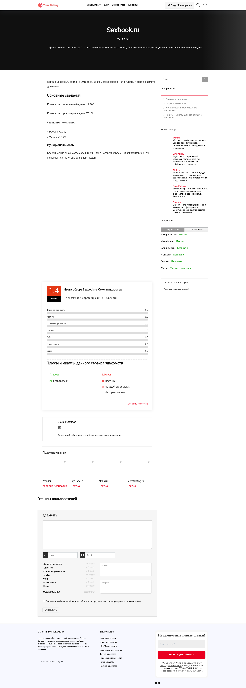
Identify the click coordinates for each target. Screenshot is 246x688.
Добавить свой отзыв (138, 404)
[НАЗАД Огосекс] (3, 681)
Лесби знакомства (108, 666)
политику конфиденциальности (186, 671)
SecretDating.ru (135, 481)
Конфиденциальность (54, 571)
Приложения (49, 582)
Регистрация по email (162, 47)
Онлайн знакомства (115, 47)
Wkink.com (166, 254)
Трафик (47, 575)
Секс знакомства (95, 47)
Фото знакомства (108, 654)
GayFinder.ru (77, 481)
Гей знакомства (107, 662)
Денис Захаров (56, 47)
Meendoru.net (167, 241)
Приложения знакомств (111, 658)
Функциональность (52, 564)
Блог (106, 5)
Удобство (48, 567)
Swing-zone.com (169, 234)
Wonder (46, 481)
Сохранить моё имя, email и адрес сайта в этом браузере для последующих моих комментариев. (94, 601)
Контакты (133, 5)
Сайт (45, 579)
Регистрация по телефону (188, 47)
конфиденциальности (170, 665)
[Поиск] (205, 79)
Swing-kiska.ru (168, 248)
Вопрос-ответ (118, 5)
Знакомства (93, 5)
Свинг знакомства (108, 642)
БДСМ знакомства (108, 646)
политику (196, 663)
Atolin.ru (103, 481)
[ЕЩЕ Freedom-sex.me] (243, 681)
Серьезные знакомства (111, 650)
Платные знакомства (138, 47)
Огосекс (165, 261)
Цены (46, 586)
